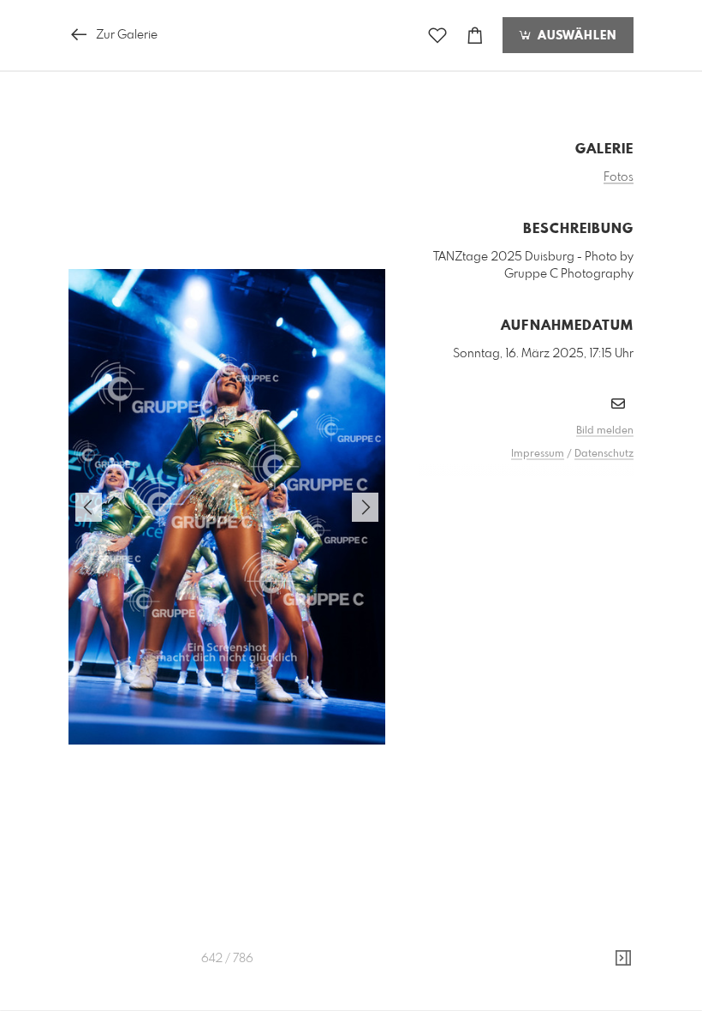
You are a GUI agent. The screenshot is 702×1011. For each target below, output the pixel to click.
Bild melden (605, 431)
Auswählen (574, 36)
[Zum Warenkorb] (475, 35)
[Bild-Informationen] (623, 959)
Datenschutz (604, 454)
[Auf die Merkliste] (437, 35)
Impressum (537, 454)
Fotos (619, 177)
